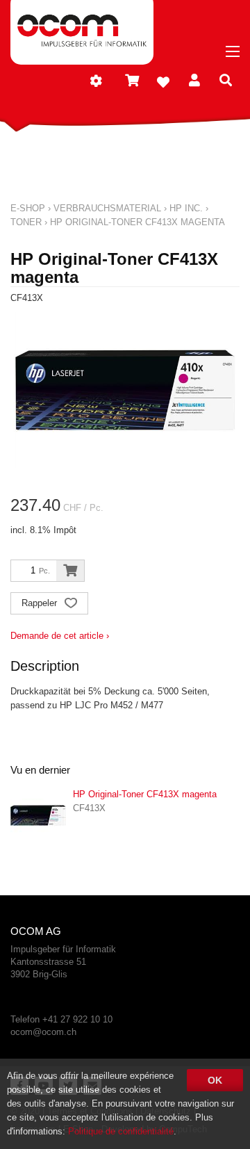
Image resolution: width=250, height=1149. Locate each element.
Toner (26, 222)
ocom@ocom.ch (43, 1032)
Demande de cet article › (59, 635)
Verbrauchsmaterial (107, 208)
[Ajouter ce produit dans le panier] (70, 570)
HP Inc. (186, 208)
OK (215, 1080)
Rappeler (41, 603)
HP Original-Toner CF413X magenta (137, 222)
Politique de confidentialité (121, 1131)
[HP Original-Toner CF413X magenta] (38, 815)
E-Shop (27, 208)
